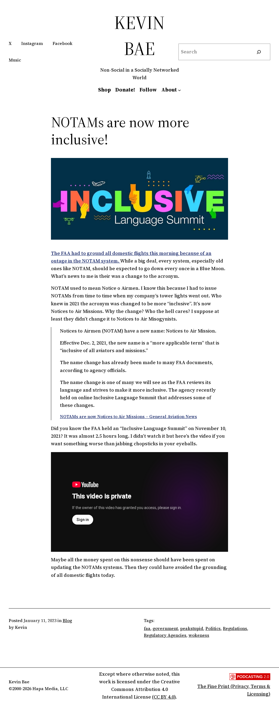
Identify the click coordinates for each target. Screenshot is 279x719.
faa (147, 628)
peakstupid (191, 628)
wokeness (199, 635)
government (165, 628)
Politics (213, 628)
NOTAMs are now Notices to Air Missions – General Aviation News (128, 416)
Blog (67, 620)
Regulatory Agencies (165, 635)
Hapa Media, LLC (50, 688)
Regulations (235, 628)
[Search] (258, 52)
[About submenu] (179, 89)
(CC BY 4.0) (163, 697)
